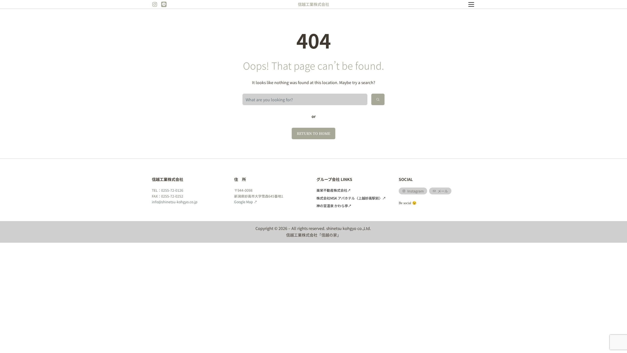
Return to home (313, 133)
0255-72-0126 (172, 190)
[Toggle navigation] (471, 4)
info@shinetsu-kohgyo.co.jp (174, 201)
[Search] (378, 99)
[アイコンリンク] (154, 4)
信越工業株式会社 (313, 4)
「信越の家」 (329, 235)
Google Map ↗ (245, 201)
